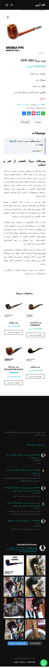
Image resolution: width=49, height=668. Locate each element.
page (38, 470)
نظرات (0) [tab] (25, 122)
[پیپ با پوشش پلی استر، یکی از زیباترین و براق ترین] (14, 587)
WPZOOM (31, 662)
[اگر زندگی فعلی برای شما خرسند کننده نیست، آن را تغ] (35, 565)
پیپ (39, 10)
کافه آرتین (40, 4)
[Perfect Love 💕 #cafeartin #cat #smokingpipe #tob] (14, 608)
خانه (43, 10)
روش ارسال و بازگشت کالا (36, 445)
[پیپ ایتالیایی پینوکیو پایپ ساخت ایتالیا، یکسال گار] (35, 587)
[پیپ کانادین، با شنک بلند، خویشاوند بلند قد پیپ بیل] (35, 608)
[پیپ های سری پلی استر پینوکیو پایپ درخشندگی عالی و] (14, 629)
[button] (7, 17)
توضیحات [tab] (38, 122)
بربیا (28, 104)
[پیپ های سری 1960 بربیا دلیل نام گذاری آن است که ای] (14, 565)
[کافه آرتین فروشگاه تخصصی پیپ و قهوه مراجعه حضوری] (35, 629)
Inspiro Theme (19, 662)
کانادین (19, 104)
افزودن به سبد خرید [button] (35, 335)
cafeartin (37, 455)
